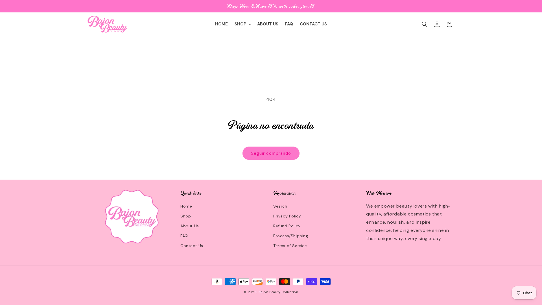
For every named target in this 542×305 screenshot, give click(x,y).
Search (280, 206)
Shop (185, 216)
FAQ (184, 235)
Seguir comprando (271, 153)
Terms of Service (290, 245)
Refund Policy (287, 225)
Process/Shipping (290, 235)
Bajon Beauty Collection (278, 292)
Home (186, 206)
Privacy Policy (287, 216)
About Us (189, 225)
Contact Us (191, 245)
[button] (242, 24)
